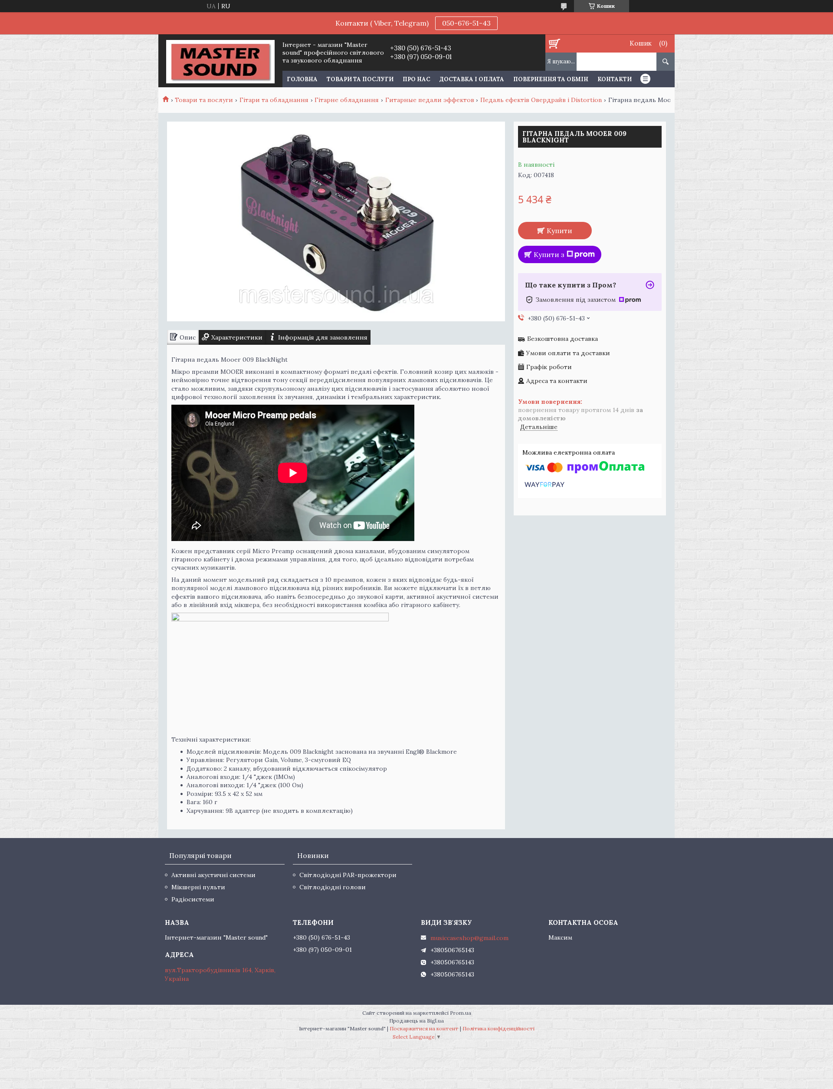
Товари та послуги (360, 79)
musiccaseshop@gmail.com (469, 938)
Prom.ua (460, 1013)
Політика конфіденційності (498, 1028)
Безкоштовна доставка (562, 339)
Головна (302, 79)
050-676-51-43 (466, 23)
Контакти (614, 79)
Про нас (416, 79)
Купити (559, 230)
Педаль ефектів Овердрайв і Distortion (541, 100)
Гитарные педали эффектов (429, 100)
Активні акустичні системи (213, 875)
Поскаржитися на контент (424, 1028)
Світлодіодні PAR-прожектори (348, 875)
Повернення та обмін (550, 79)
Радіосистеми (192, 899)
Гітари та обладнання (273, 100)
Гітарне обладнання (347, 100)
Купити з (549, 254)
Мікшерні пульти (198, 887)
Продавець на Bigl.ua (416, 1020)
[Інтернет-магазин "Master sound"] (220, 61)
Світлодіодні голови (332, 887)
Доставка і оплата (471, 79)
